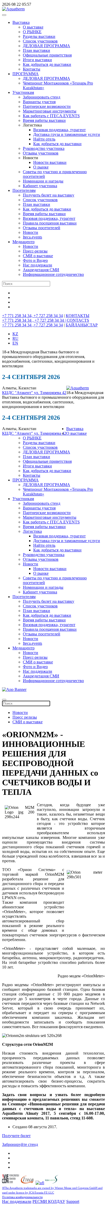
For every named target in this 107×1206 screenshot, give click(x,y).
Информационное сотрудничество (53, 274)
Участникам (23, 92)
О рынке (41, 167)
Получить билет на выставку (48, 195)
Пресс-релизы (35, 251)
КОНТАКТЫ (77, 315)
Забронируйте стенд (20, 1144)
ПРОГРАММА (25, 74)
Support (72, 1201)
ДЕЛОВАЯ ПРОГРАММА (46, 46)
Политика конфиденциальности (22, 1197)
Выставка (21, 22)
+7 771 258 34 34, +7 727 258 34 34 (32, 315)
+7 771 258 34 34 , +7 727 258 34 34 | (34, 320)
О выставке (33, 27)
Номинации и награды (43, 181)
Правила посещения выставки (50, 223)
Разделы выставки (39, 36)
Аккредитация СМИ (41, 270)
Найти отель (44, 139)
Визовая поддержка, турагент (59, 130)
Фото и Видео (35, 260)
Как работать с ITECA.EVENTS (51, 116)
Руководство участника (43, 148)
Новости (30, 232)
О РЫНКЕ (32, 32)
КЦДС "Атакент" (18, 392)
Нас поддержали (37, 265)
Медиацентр (23, 242)
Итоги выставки (37, 60)
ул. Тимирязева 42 (50, 392)
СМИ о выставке (38, 256)
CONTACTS (78, 320)
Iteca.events (32, 237)
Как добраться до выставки (47, 64)
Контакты (31, 69)
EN (15, 343)
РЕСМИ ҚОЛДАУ (48, 1201)
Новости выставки (49, 162)
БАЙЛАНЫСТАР (82, 325)
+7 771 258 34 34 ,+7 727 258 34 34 (32, 325)
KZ (15, 334)
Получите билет (16, 1135)
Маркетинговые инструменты (49, 111)
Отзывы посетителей (41, 228)
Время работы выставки (44, 120)
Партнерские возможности (47, 106)
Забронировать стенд (41, 97)
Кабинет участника (40, 186)
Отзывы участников (40, 153)
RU (15, 338)
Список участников (40, 41)
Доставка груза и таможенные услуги (66, 134)
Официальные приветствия (47, 55)
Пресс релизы (24, 717)
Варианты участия (39, 102)
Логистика (32, 531)
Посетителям (24, 190)
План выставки (36, 50)
